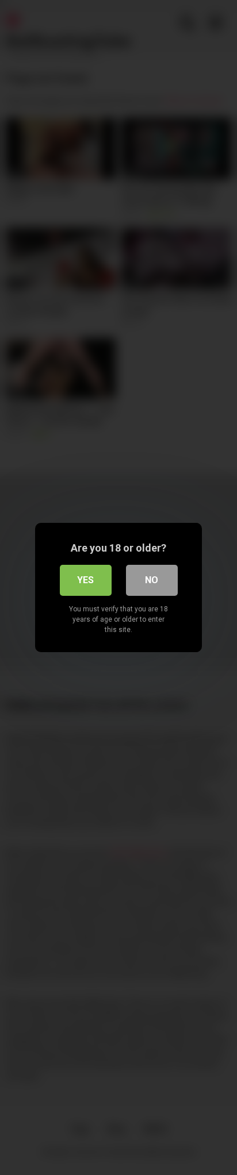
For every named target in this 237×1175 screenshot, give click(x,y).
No (151, 580)
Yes (85, 580)
